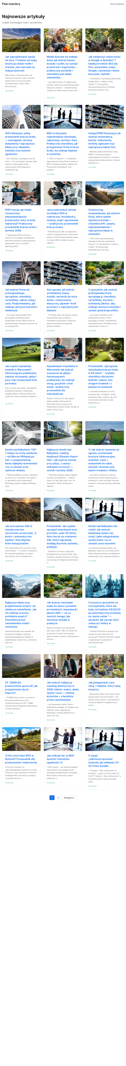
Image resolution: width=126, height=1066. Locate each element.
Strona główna (117, 4)
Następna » (69, 797)
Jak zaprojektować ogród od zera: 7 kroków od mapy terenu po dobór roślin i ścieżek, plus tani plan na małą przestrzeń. (21, 63)
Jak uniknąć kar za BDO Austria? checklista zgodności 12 (60, 759)
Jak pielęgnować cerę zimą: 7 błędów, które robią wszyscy (104, 686)
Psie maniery (11, 4)
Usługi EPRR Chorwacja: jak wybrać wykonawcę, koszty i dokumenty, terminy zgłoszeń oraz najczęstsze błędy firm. (104, 140)
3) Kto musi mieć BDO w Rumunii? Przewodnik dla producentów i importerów (21, 759)
